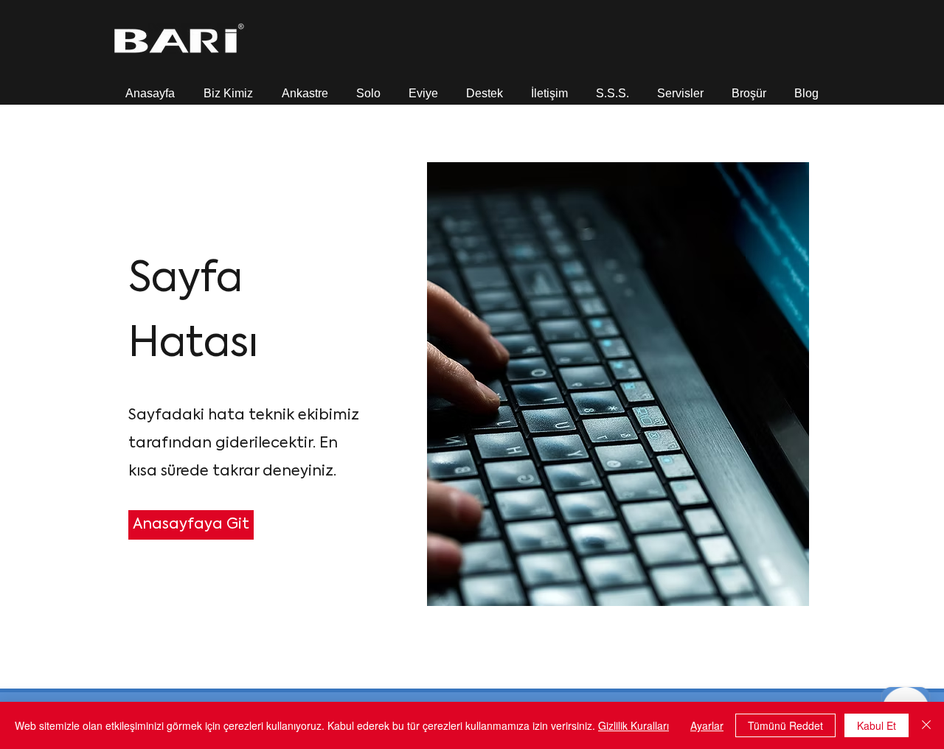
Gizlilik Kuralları (633, 725)
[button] (228, 87)
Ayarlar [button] (706, 725)
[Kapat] (926, 725)
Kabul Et (876, 725)
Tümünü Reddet (785, 725)
